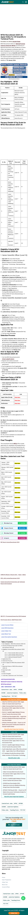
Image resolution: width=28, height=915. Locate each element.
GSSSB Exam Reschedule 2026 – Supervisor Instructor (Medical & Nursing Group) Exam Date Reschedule (14, 718)
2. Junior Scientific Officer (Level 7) (15, 654)
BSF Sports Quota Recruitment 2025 (10, 542)
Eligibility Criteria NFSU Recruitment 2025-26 (14, 650)
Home (3, 877)
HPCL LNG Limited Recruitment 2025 (10, 578)
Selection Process (7, 660)
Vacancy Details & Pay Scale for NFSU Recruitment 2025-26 (12, 646)
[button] (23, 2)
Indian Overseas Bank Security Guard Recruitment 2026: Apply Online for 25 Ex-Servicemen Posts (13, 708)
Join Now (23, 523)
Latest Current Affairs (7, 625)
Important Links (7, 670)
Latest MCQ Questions (7, 628)
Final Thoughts (7, 673)
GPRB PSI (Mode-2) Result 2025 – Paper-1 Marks (13, 574)
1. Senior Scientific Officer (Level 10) (15, 652)
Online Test (5, 882)
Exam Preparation (6, 879)
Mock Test (4, 884)
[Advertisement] (14, 18)
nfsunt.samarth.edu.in (8, 359)
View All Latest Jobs (14, 758)
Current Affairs (6, 887)
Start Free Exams (15, 824)
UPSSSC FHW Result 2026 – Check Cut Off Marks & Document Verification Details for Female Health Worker (13, 724)
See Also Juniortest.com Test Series (13, 675)
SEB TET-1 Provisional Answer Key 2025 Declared (13, 616)
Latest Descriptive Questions (9, 637)
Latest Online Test (6, 631)
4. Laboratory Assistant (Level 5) (14, 657)
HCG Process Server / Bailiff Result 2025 (11, 619)
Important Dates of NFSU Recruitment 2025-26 (13, 667)
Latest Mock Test (6, 634)
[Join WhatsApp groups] (23, 898)
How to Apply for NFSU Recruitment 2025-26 (14, 663)
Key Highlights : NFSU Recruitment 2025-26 (14, 643)
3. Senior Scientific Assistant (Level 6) (15, 655)
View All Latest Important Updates (14, 729)
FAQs (4, 671)
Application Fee (7, 659)
